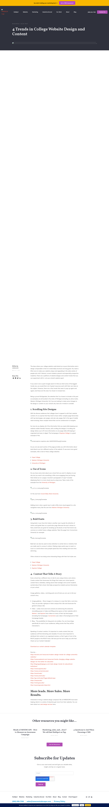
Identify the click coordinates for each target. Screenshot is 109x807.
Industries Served (47, 12)
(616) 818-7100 (92, 12)
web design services (46, 704)
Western (34, 613)
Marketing (35, 12)
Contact (64, 797)
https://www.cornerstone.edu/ (39, 671)
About (67, 12)
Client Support (72, 797)
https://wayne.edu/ (36, 680)
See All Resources (54, 744)
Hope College (36, 457)
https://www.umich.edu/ (37, 676)
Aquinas (42, 613)
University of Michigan (38, 463)
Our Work (59, 12)
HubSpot (16, 12)
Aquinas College (65, 433)
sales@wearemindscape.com (39, 801)
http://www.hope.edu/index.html (40, 685)
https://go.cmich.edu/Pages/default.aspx (42, 678)
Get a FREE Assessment (67, 3)
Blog (75, 12)
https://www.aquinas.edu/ (38, 668)
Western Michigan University (40, 460)
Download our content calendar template (43, 646)
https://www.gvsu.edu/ (37, 683)
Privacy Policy (59, 801)
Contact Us (102, 12)
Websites (25, 12)
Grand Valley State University (49, 494)
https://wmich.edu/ (36, 673)
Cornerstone (52, 616)
